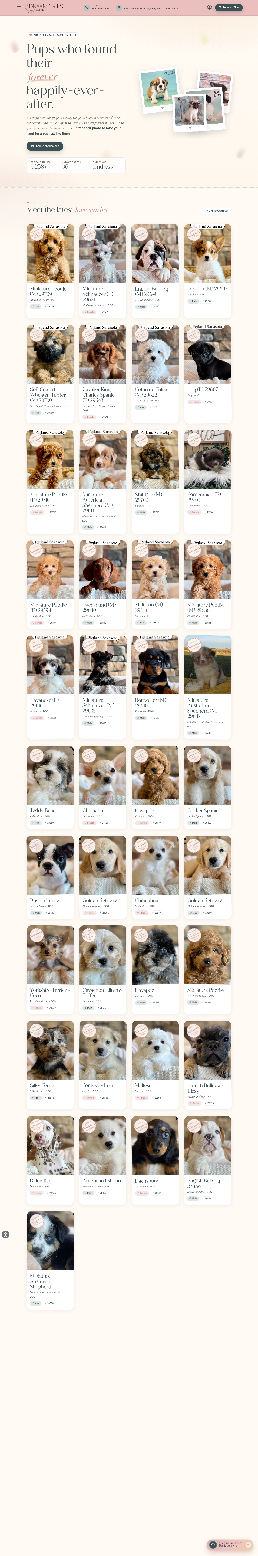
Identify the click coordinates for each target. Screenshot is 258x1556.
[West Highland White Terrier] (103, 1241)
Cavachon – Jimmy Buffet (102, 993)
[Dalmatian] (50, 1145)
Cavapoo (144, 811)
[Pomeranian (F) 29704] (208, 459)
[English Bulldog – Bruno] (207, 1145)
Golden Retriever (101, 900)
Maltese (143, 1085)
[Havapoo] (155, 955)
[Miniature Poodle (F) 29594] (50, 569)
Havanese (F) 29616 (44, 703)
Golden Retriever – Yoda (155, 1384)
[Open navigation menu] (19, 8)
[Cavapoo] (155, 775)
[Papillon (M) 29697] (207, 253)
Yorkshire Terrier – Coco (50, 993)
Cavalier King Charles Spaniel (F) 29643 (99, 394)
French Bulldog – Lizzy (206, 1088)
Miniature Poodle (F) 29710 (48, 497)
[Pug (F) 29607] (207, 354)
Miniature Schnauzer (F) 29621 (97, 294)
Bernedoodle (149, 1276)
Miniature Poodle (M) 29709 (48, 291)
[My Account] (209, 8)
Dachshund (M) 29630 (99, 607)
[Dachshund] (155, 1145)
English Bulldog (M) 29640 (151, 291)
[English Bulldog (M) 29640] (155, 253)
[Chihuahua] (102, 775)
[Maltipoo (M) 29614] (155, 569)
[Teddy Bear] (50, 775)
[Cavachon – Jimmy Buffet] (102, 954)
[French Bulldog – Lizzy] (207, 1050)
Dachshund (147, 1181)
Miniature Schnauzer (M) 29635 (98, 705)
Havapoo (144, 990)
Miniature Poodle (205, 990)
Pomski (38, 1480)
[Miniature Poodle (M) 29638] (207, 569)
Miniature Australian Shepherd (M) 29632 (202, 708)
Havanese (197, 1381)
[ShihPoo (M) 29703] (155, 459)
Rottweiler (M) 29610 (150, 703)
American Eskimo (101, 1181)
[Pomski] (50, 1444)
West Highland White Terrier (98, 1279)
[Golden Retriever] (103, 865)
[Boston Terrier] (50, 865)
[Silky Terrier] (50, 1050)
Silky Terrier (43, 1085)
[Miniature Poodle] (207, 955)
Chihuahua (94, 810)
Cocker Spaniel (203, 810)
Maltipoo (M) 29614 (149, 607)
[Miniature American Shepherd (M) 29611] (103, 459)
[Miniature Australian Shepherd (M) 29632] (208, 664)
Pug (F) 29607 (203, 389)
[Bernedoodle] (155, 1240)
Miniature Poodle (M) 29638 (205, 607)
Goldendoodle (97, 1381)
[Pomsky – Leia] (103, 1050)
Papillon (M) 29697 (207, 289)
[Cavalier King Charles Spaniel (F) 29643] (102, 354)
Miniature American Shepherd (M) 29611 (97, 502)
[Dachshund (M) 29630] (103, 569)
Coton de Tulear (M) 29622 (152, 392)
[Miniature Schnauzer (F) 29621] (102, 253)
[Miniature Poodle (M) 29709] (50, 253)
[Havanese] (207, 1345)
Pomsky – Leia (97, 1085)
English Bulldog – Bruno (205, 1183)
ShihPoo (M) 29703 (148, 497)
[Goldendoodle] (102, 1345)
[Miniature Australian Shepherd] (50, 1240)
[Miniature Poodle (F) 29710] (50, 459)
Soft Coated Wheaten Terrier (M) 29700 (48, 394)
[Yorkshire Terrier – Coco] (50, 955)
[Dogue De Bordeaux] (50, 1345)
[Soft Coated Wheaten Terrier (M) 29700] (50, 354)
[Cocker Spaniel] (207, 775)
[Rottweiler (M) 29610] (155, 665)
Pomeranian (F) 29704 (204, 497)
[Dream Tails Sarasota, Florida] (44, 7)
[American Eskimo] (102, 1145)
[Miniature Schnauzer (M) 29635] (103, 664)
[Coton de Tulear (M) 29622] (155, 354)
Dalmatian (41, 1181)
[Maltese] (155, 1050)
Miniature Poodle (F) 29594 (48, 608)
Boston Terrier (45, 900)
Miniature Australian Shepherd (41, 1281)
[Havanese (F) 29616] (50, 665)
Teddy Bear (42, 810)
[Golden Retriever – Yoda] (155, 1345)
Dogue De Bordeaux (40, 1383)
